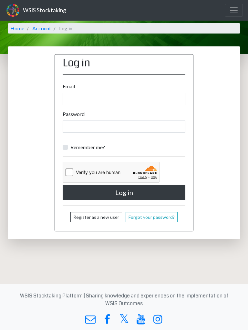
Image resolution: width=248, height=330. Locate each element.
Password (74, 114)
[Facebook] (107, 321)
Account (41, 28)
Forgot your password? (152, 217)
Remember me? (87, 147)
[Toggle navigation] (234, 10)
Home (17, 28)
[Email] (90, 321)
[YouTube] (141, 321)
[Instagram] (157, 321)
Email (69, 86)
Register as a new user (96, 217)
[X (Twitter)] (123, 321)
